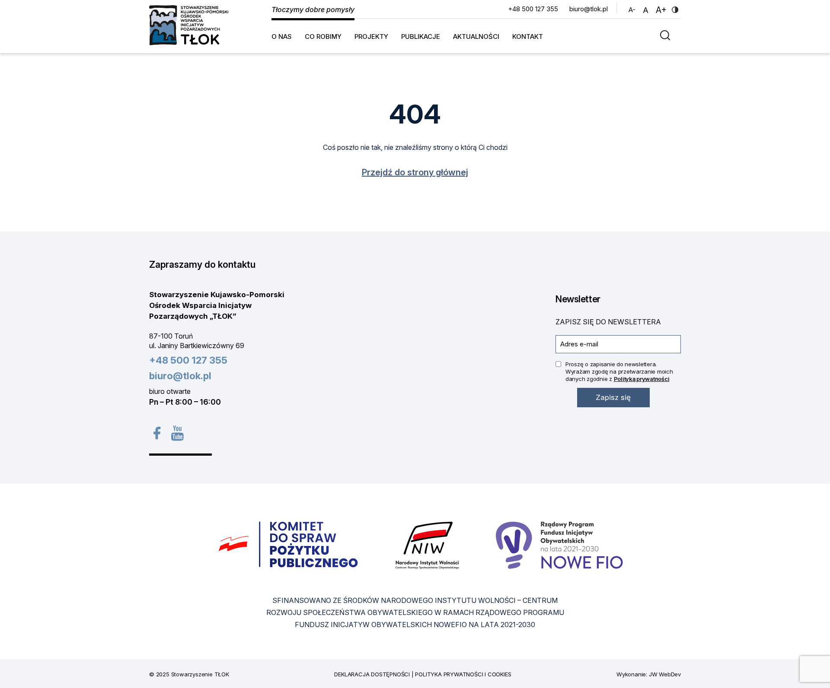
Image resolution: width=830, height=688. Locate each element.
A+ (662, 9)
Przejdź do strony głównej (415, 172)
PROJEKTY (371, 36)
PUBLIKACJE (420, 36)
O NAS (281, 36)
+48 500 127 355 (533, 9)
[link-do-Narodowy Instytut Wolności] (427, 544)
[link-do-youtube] (177, 432)
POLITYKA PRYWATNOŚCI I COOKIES (463, 674)
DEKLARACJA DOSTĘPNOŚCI (372, 674)
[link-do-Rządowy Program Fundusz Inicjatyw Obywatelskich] (559, 544)
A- (633, 9)
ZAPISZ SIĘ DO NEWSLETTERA (608, 321)
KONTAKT (527, 36)
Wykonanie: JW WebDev (648, 674)
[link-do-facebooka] (156, 433)
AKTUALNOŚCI (476, 36)
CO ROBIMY (323, 36)
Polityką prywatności (642, 378)
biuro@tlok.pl (588, 9)
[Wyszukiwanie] (667, 34)
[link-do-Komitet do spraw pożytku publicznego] (289, 544)
